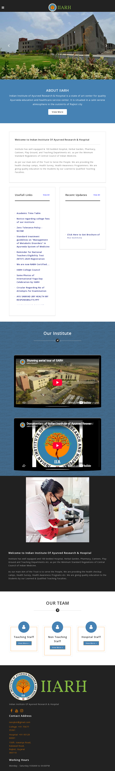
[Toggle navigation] (3, 7)
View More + (23, 643)
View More (57, 112)
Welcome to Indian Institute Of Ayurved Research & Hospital (52, 139)
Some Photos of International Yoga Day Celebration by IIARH (30, 269)
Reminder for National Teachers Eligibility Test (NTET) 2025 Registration (31, 246)
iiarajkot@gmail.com (19, 722)
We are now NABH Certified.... (33, 255)
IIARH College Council (28, 260)
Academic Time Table (29, 204)
